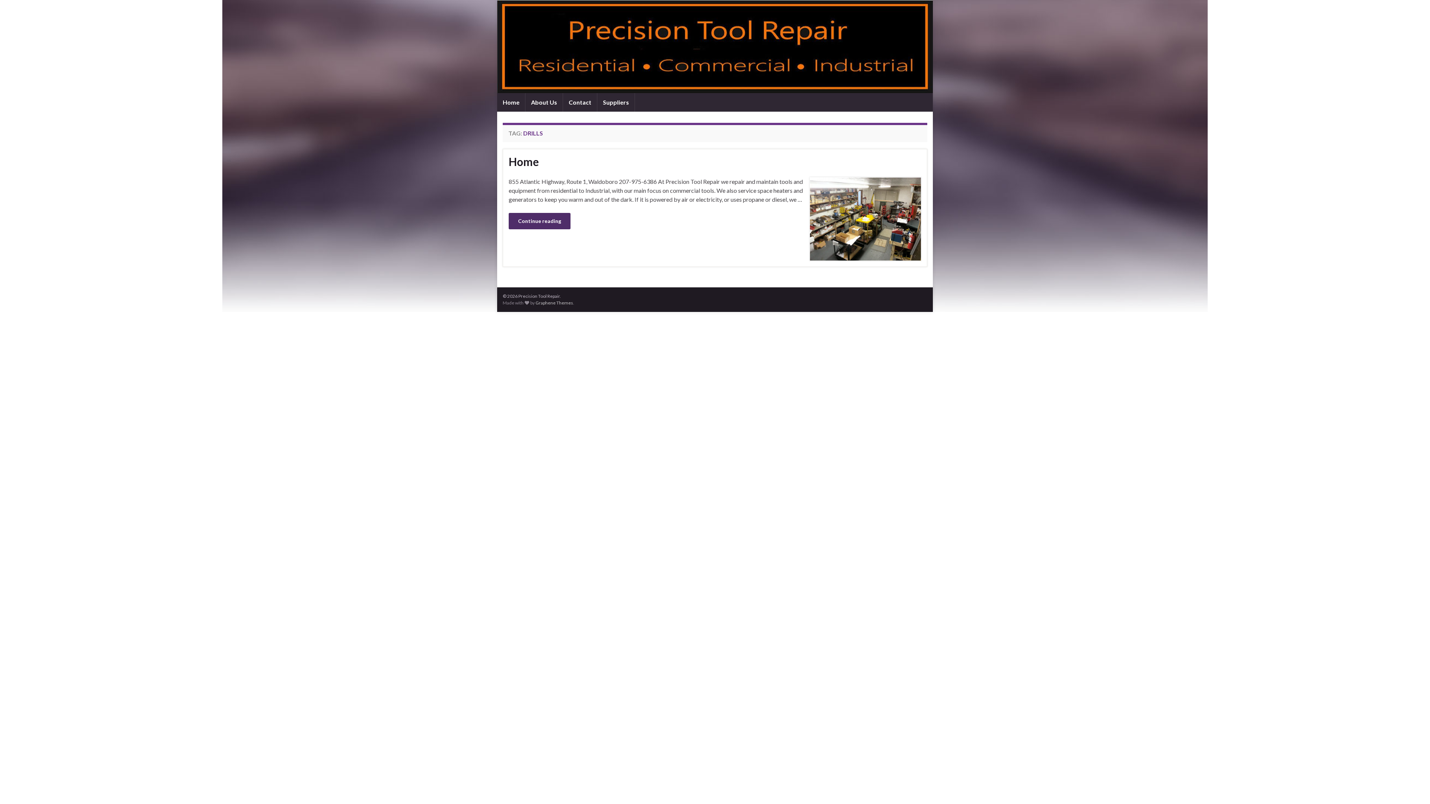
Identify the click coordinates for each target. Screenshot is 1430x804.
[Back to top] (1413, 787)
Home (511, 102)
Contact (580, 102)
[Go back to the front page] (715, 46)
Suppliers (616, 102)
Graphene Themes (554, 303)
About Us (544, 102)
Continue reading (539, 221)
